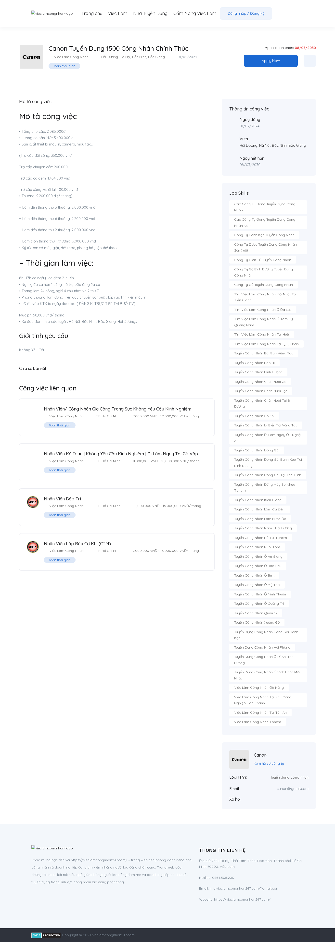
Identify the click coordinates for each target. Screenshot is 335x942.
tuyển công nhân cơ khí (254, 416)
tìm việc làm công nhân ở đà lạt (262, 309)
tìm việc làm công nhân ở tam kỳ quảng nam (263, 322)
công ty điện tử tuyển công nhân (262, 260)
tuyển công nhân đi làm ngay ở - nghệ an (267, 438)
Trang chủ (91, 13)
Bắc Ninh (139, 57)
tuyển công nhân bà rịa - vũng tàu (263, 353)
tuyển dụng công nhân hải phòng (262, 647)
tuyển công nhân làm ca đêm (259, 509)
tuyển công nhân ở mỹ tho (257, 584)
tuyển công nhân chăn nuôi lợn (260, 391)
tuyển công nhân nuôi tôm (257, 547)
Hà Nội (125, 57)
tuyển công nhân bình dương (258, 372)
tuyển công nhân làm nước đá (260, 519)
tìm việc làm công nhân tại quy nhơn (266, 344)
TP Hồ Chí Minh (108, 416)
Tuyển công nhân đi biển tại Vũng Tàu (265, 425)
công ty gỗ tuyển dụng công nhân (263, 284)
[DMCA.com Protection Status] (46, 935)
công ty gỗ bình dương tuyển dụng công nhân (263, 272)
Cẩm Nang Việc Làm (194, 13)
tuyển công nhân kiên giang (258, 500)
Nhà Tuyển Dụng (150, 13)
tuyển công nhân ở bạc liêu (257, 566)
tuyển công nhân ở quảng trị (259, 603)
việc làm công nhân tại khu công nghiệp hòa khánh (262, 700)
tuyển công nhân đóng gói (256, 450)
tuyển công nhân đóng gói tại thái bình (267, 475)
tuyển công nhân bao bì (254, 363)
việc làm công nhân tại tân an (260, 712)
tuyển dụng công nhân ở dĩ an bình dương (264, 659)
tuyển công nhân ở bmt (254, 575)
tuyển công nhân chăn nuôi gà (260, 381)
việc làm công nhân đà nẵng (259, 687)
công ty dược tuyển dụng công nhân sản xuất (265, 247)
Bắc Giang (156, 57)
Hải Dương (109, 57)
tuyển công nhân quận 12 (255, 613)
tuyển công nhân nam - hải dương (263, 528)
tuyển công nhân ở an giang (258, 556)
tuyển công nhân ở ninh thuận (260, 594)
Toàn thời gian (64, 66)
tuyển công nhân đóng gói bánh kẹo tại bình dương (268, 462)
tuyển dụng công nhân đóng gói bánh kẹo (266, 635)
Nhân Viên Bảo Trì (62, 499)
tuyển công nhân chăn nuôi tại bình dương (264, 403)
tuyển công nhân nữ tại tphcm (260, 537)
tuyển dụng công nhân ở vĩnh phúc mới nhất (267, 675)
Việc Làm (117, 13)
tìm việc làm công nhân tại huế (261, 334)
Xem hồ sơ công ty (269, 763)
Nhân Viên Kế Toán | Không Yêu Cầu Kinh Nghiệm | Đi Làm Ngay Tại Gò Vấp (121, 454)
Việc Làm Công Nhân (71, 57)
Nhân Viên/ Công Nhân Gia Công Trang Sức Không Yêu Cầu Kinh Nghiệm (117, 409)
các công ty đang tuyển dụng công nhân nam (264, 222)
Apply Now (271, 60)
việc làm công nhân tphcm (257, 722)
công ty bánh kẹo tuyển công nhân (264, 235)
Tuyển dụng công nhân (289, 777)
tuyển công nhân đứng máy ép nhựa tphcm (264, 487)
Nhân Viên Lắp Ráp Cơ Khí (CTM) (77, 543)
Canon (260, 755)
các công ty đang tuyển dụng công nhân (264, 207)
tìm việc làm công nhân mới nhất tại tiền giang (265, 297)
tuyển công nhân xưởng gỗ (257, 622)
